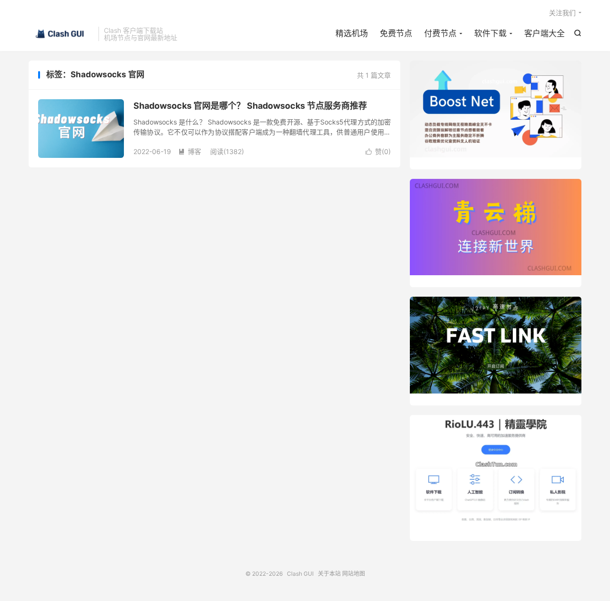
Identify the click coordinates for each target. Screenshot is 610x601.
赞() (378, 151)
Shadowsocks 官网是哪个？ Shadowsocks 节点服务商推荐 (250, 106)
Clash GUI (61, 33)
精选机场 (352, 33)
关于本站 (329, 573)
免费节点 (396, 33)
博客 (189, 151)
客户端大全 (544, 33)
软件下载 (490, 33)
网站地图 (353, 573)
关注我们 (562, 13)
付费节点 (440, 33)
